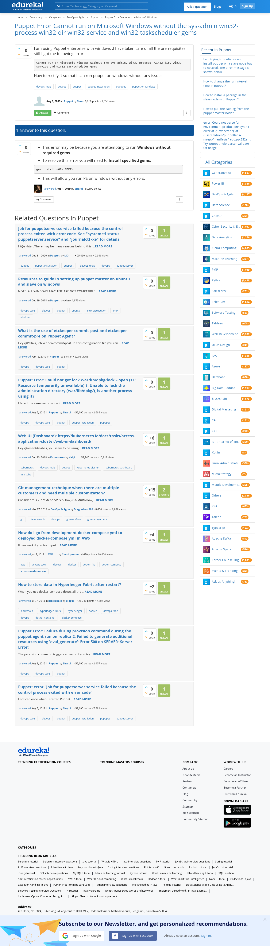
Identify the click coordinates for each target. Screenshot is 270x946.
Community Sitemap (195, 819)
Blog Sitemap (190, 813)
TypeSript (218, 528)
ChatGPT (218, 216)
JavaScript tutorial (222, 867)
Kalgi (72, 457)
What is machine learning (167, 873)
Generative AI (221, 173)
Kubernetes (57, 457)
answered (50, 188)
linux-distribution (96, 310)
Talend (216, 517)
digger (70, 601)
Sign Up (247, 6)
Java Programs (91, 890)
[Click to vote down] (19, 54)
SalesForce (219, 291)
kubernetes (27, 467)
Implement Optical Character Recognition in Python (42, 896)
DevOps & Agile (60, 509)
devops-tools (43, 86)
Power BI (218, 183)
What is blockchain (132, 879)
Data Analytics (222, 237)
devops (62, 86)
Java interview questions (137, 861)
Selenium (218, 302)
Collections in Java (240, 879)
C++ (214, 431)
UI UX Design (221, 345)
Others (216, 495)
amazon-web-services (33, 571)
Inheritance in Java (62, 867)
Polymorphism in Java (90, 867)
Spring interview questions (123, 867)
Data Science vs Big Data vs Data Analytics (210, 885)
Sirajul (79, 188)
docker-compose (111, 564)
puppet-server (124, 265)
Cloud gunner (70, 554)
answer (43, 113)
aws (22, 564)
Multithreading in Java (145, 885)
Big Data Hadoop (223, 388)
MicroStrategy (221, 474)
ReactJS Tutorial (172, 885)
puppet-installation (98, 86)
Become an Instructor (237, 775)
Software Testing (223, 312)
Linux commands (174, 867)
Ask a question (197, 7)
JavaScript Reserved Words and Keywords (129, 890)
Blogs (217, 6)
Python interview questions (111, 885)
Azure (216, 366)
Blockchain (55, 601)
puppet (77, 86)
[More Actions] (186, 113)
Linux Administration (226, 463)
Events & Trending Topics (226, 571)
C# (214, 420)
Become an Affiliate (236, 781)
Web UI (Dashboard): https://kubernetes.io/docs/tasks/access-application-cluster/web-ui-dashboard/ (76, 438)
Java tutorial (89, 861)
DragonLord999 (83, 509)
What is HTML (109, 861)
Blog (185, 794)
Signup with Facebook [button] (137, 935)
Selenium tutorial (28, 861)
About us (188, 769)
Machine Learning (224, 259)
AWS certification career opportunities (40, 879)
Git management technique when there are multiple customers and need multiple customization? (68, 490)
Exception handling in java (33, 885)
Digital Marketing (224, 409)
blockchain (26, 611)
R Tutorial (72, 890)
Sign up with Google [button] (86, 935)
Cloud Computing (224, 248)
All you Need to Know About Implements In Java (96, 896)
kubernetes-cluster (88, 467)
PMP (215, 269)
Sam (80, 101)
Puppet (68, 101)
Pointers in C (151, 867)
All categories (218, 162)
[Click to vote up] (19, 48)
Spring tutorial (223, 861)
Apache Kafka (221, 538)
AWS (50, 554)
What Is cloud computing (101, 879)
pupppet (121, 86)
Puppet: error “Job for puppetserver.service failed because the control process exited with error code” (77, 689)
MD (66, 255)
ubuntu (76, 310)
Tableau (217, 323)
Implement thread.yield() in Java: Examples (183, 890)
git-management (97, 519)
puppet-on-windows (143, 86)
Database (218, 377)
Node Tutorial (217, 879)
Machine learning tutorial (110, 873)
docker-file (89, 564)
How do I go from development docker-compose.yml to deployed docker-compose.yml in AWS (70, 535)
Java (214, 356)
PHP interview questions (32, 867)
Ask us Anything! (223, 581)
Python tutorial (138, 873)
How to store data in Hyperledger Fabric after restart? (69, 584)
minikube (25, 474)
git (21, 519)
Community (189, 800)
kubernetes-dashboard (118, 467)
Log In (231, 6)
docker (72, 564)
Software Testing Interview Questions (40, 890)
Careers (228, 769)
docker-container (45, 617)
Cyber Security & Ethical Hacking (226, 226)
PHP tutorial (163, 861)
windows (25, 317)
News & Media (191, 775)
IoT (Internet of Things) (226, 442)
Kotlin (216, 452)
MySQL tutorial (81, 873)
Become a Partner (235, 787)
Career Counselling (225, 560)
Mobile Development (226, 485)
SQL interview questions (54, 873)
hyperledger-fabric (50, 611)
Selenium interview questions (60, 861)
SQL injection (226, 873)
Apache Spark (221, 549)
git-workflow (73, 519)
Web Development (225, 334)
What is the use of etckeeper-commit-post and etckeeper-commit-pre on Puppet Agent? (73, 333)
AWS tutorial (75, 879)
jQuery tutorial (26, 873)
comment (63, 113)
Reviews (187, 781)
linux (115, 310)
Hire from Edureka (235, 794)
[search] (58, 6)
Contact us (189, 787)
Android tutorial (198, 867)
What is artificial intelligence (187, 879)
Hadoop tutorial (157, 879)
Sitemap (187, 806)
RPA (214, 506)
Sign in (206, 935)
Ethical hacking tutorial (200, 873)
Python (216, 280)
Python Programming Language (71, 885)
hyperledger (75, 611)
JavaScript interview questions (192, 861)
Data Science (221, 205)
